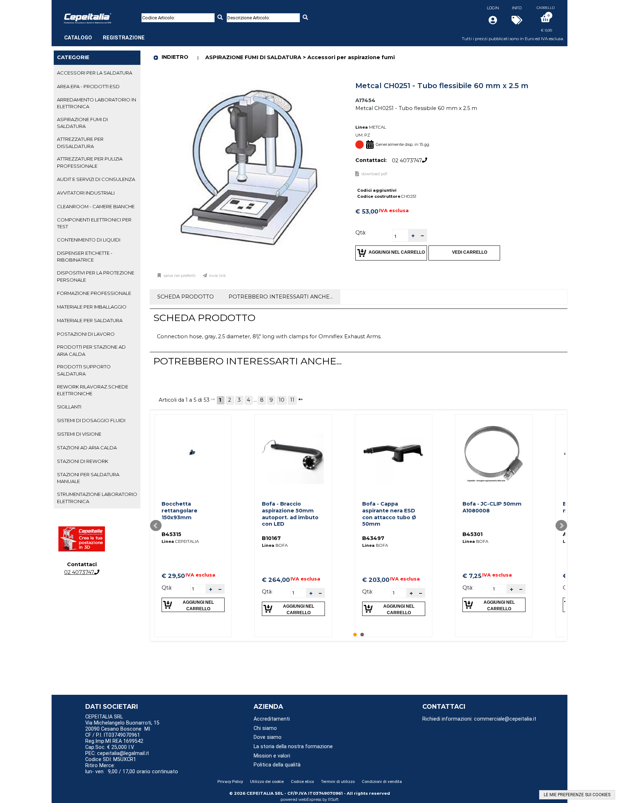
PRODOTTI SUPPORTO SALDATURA (84, 370)
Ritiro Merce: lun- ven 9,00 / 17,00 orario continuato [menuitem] (131, 769)
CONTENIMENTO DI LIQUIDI (88, 240)
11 (292, 400)
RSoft (333, 799)
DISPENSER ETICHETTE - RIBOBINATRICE (84, 256)
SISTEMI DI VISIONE (79, 434)
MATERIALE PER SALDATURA (90, 320)
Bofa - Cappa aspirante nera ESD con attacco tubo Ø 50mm (389, 514)
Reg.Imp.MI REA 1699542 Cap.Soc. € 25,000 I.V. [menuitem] (114, 744)
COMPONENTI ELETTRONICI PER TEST (94, 223)
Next (561, 525)
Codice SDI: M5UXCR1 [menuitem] (110, 759)
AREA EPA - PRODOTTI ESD (88, 86)
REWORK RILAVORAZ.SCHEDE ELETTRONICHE (92, 390)
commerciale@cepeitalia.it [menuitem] (505, 719)
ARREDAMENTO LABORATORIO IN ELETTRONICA (96, 103)
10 (281, 400)
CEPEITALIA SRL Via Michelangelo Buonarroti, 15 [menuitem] (122, 720)
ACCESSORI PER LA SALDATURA (94, 73)
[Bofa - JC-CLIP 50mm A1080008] (493, 453)
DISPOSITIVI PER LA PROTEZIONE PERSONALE (95, 276)
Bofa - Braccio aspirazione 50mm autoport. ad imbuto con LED (290, 514)
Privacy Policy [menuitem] (230, 781)
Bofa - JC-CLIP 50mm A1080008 (492, 507)
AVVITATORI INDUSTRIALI (86, 193)
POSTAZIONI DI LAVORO (86, 334)
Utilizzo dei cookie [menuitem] (267, 781)
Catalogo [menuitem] (78, 38)
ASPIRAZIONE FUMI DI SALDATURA (82, 122)
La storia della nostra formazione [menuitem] (293, 747)
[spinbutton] (400, 236)
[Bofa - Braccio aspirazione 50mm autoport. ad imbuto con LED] (293, 453)
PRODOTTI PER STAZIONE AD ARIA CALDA (91, 350)
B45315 (171, 534)
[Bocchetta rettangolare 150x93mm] (193, 453)
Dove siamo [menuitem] (268, 737)
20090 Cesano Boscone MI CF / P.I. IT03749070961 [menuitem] (117, 732)
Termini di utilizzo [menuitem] (338, 781)
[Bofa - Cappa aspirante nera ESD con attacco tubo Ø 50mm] (393, 453)
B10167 (271, 538)
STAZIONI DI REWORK (82, 461)
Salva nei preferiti (180, 275)
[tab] (97, 73)
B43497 (373, 538)
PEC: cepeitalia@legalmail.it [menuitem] (117, 753)
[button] (412, 235)
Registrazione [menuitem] (124, 38)
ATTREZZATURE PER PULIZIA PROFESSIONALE (90, 162)
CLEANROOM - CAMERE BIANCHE (96, 206)
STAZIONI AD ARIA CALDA (87, 447)
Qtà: (360, 232)
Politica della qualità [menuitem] (277, 765)
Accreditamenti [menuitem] (272, 719)
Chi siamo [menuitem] (265, 728)
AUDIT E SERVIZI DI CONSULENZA (96, 179)
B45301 (472, 534)
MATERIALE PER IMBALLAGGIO (91, 307)
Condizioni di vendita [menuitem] (382, 781)
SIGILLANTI (69, 407)
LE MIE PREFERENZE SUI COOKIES (577, 794)
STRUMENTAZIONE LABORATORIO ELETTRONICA (97, 497)
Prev (156, 525)
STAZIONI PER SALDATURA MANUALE (88, 478)
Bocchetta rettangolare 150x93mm (179, 510)
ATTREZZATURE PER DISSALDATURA (80, 142)
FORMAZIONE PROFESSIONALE (94, 293)
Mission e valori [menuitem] (272, 756)
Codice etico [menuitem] (302, 781)
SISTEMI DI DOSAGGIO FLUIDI (91, 420)
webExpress (309, 799)
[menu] (104, 34)
